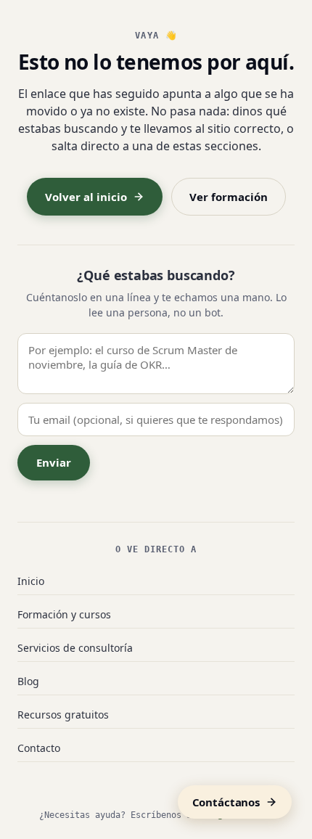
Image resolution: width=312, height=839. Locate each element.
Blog (28, 681)
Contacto (38, 748)
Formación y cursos (64, 614)
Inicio (30, 581)
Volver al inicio (86, 196)
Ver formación (228, 196)
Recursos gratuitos (63, 714)
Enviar (53, 462)
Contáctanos (226, 802)
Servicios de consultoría (75, 648)
